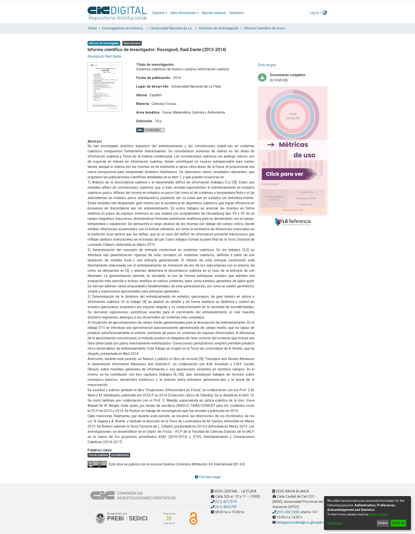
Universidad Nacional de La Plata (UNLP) (172, 28)
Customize (334, 523)
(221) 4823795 (225, 507)
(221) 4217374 (225, 502)
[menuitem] (159, 13)
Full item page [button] (209, 477)
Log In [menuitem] (314, 13)
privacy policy (378, 514)
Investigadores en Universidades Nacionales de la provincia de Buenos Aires (123, 28)
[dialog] (367, 513)
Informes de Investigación (219, 28)
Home (92, 28)
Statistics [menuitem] (236, 13)
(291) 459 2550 (287, 512)
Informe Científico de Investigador (265, 28)
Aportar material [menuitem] (214, 13)
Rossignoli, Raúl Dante (104, 56)
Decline (383, 523)
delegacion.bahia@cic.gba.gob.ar (301, 522)
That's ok (398, 523)
